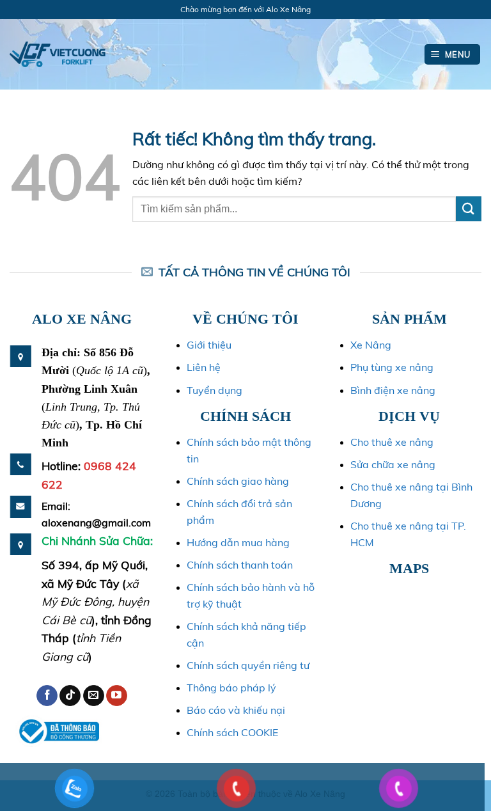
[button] (453, 54)
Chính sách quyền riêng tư (248, 665)
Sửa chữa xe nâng (392, 464)
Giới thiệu (209, 344)
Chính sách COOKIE (232, 732)
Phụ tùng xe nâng (391, 367)
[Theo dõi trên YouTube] (116, 696)
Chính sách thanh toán (240, 564)
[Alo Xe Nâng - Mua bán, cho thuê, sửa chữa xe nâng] (57, 54)
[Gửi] (468, 208)
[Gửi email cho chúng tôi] (93, 696)
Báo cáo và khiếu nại (236, 710)
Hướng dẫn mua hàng (238, 542)
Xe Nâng (370, 344)
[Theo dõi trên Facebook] (47, 696)
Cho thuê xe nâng (391, 442)
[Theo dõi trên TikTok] (70, 696)
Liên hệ (204, 367)
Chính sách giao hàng (238, 481)
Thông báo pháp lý (231, 687)
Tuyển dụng (214, 390)
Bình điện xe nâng (392, 390)
